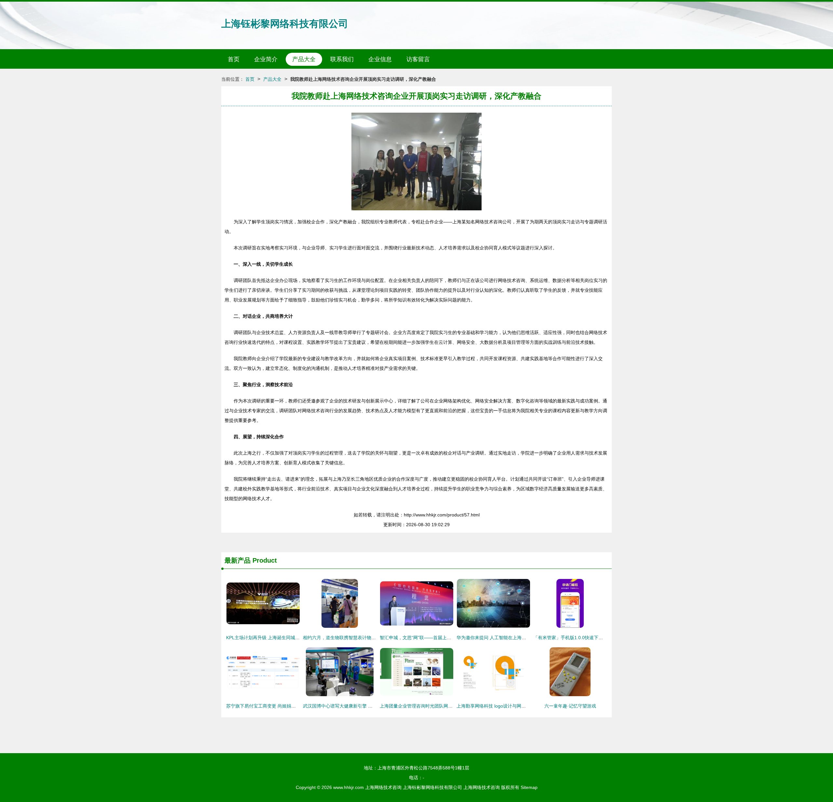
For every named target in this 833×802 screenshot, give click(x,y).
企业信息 (380, 59)
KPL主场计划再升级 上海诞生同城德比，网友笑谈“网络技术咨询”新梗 (296, 637)
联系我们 (342, 59)
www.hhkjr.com (348, 787)
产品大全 (304, 59)
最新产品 (238, 560)
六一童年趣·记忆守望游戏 (570, 706)
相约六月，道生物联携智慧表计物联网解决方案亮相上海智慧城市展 (371, 637)
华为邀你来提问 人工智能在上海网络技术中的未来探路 (512, 637)
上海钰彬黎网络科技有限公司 (284, 23)
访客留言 (418, 59)
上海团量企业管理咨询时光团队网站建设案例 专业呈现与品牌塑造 (446, 706)
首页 (233, 59)
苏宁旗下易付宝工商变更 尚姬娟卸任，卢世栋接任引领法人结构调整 (295, 706)
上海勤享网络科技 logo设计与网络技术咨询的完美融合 (512, 706)
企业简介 (266, 59)
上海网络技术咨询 (383, 787)
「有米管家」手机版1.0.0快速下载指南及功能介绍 (584, 637)
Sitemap (529, 787)
